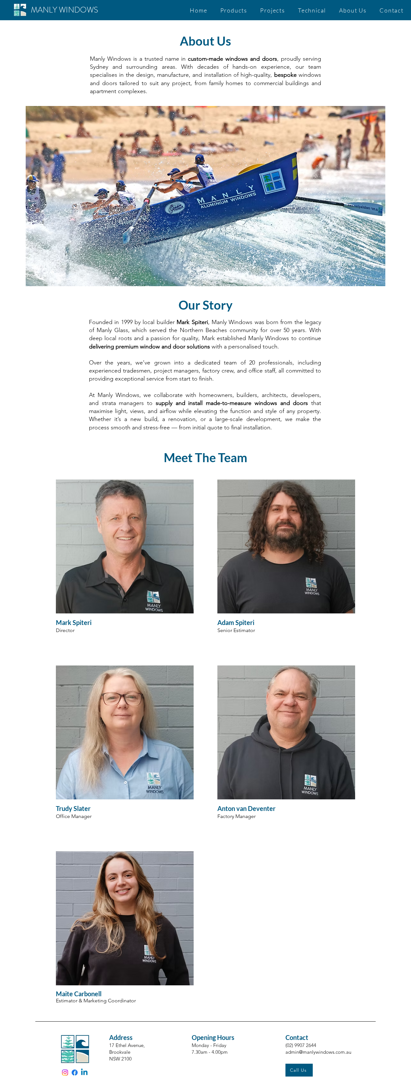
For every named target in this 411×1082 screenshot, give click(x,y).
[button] (234, 10)
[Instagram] (65, 1073)
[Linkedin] (84, 1073)
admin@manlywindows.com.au (318, 1052)
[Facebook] (75, 1073)
